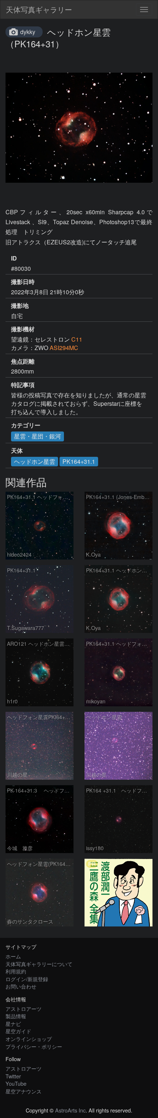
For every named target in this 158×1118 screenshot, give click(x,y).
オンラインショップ (29, 1038)
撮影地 (20, 306)
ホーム (13, 956)
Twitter (13, 1076)
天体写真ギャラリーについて (39, 964)
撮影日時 (23, 282)
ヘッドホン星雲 (34, 461)
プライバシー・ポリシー (34, 1046)
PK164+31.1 (78, 461)
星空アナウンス (24, 1091)
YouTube (16, 1083)
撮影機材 (23, 329)
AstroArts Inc (70, 1110)
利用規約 (16, 971)
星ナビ (13, 1023)
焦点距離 (23, 361)
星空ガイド (18, 1031)
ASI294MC (64, 347)
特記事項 (23, 385)
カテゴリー (25, 425)
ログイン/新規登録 (27, 979)
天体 (17, 451)
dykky (27, 32)
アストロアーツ (24, 1008)
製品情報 (16, 1016)
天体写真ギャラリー (39, 9)
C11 (76, 339)
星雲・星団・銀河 (37, 436)
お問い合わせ (21, 986)
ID (14, 258)
